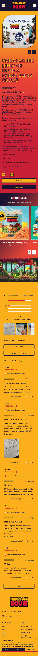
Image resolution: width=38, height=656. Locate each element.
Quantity (5, 171)
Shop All (5, 629)
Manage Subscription (26, 636)
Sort (14, 361)
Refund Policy (26, 632)
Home (4, 626)
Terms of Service (27, 629)
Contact (5, 635)
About (4, 632)
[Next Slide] (32, 329)
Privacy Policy (26, 626)
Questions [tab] (21, 341)
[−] (3, 174)
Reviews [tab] (9, 341)
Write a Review (23, 354)
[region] (19, 329)
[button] (19, 31)
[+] (12, 174)
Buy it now (19, 187)
